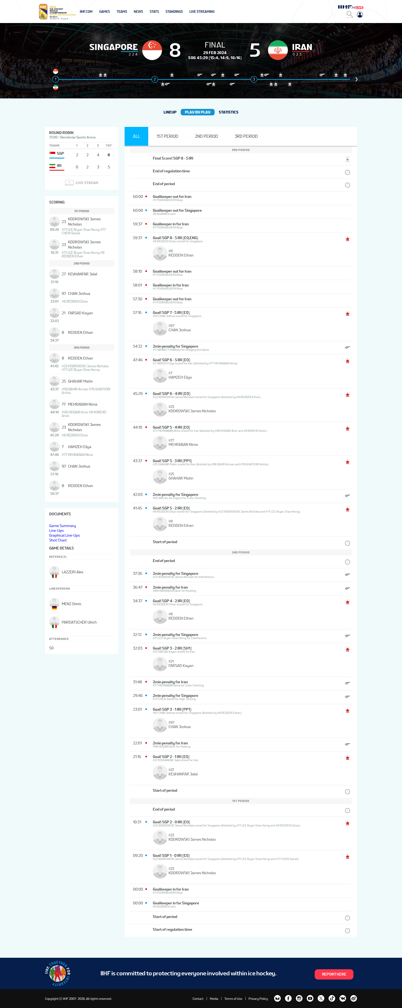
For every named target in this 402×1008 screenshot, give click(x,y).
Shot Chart (58, 540)
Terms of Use (233, 998)
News (138, 11)
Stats (154, 11)
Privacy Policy (258, 998)
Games (104, 11)
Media (214, 998)
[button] (356, 79)
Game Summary (62, 526)
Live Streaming (202, 11)
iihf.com (86, 11)
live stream (87, 183)
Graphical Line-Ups (64, 535)
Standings (174, 11)
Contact (198, 998)
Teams (122, 11)
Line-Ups (56, 530)
